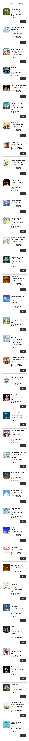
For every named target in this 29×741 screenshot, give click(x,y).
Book (23, 21)
